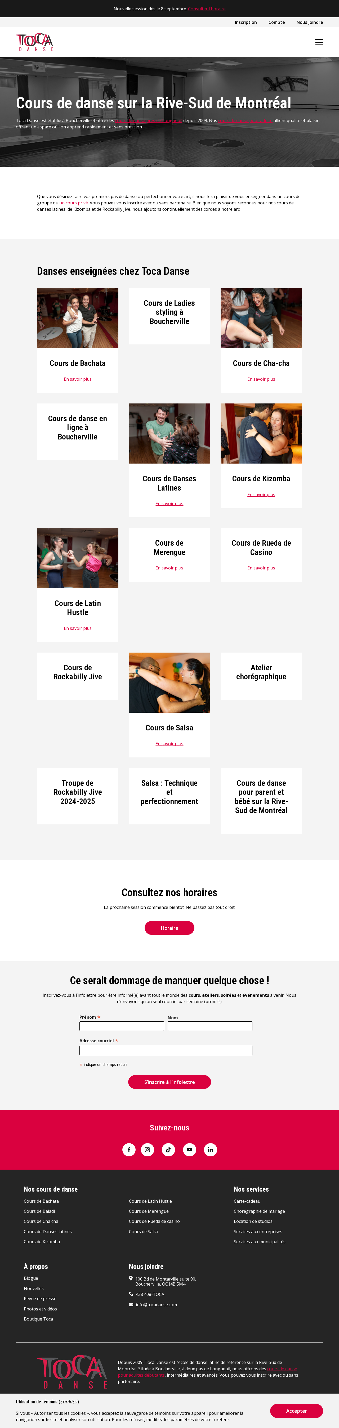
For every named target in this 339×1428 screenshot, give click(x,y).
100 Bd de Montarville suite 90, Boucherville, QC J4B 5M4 (165, 1281)
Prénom (90, 1016)
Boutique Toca (38, 1319)
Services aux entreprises (258, 1231)
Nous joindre (310, 22)
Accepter (296, 1411)
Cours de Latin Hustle (78, 608)
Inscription (246, 22)
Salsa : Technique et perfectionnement (169, 792)
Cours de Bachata (78, 363)
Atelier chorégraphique (261, 672)
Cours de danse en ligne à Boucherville (77, 427)
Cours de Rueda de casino (154, 1221)
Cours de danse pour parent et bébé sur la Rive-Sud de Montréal (261, 796)
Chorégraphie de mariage (259, 1211)
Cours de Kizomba (261, 478)
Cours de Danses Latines (169, 483)
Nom (173, 1017)
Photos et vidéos (40, 1309)
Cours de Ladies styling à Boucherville (169, 312)
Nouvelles (34, 1288)
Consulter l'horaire (207, 9)
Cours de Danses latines (48, 1231)
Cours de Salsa (169, 727)
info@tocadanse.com (156, 1304)
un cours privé (73, 203)
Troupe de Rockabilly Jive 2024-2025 (77, 792)
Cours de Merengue (169, 547)
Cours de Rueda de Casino (261, 547)
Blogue (31, 1278)
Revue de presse (40, 1298)
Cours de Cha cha (41, 1221)
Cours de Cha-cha (261, 363)
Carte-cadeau (247, 1201)
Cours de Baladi (39, 1211)
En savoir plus (78, 379)
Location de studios (253, 1221)
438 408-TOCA (150, 1294)
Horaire (169, 928)
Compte (277, 22)
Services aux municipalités (260, 1242)
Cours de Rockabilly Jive (77, 672)
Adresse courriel (98, 1040)
